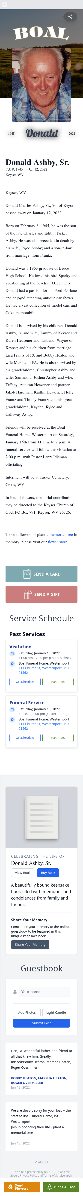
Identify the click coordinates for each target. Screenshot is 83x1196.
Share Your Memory (30, 944)
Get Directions (25, 682)
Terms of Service (54, 1176)
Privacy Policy (28, 1176)
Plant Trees (58, 682)
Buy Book (48, 872)
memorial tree (61, 534)
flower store (57, 541)
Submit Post (41, 1023)
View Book (22, 872)
